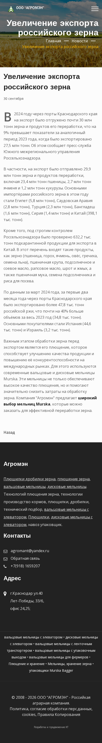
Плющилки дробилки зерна (30, 479)
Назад (9, 432)
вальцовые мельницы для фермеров (58, 657)
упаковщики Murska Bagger (51, 670)
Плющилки (38, 517)
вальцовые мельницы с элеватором (33, 637)
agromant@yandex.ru (30, 550)
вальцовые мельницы (25, 486)
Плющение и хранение (27, 663)
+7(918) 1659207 (25, 566)
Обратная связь (25, 558)
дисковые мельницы (66, 486)
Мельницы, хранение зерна (70, 663)
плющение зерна (73, 479)
